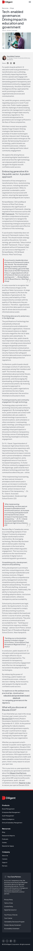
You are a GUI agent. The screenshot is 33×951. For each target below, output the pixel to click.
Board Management (8, 809)
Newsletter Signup (8, 846)
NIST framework (8, 214)
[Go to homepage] (8, 798)
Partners (4, 866)
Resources (5, 8)
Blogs (12, 8)
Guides (4, 842)
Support (4, 862)
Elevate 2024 (7, 719)
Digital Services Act (10, 910)
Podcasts (5, 839)
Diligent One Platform (18, 773)
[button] (30, 2)
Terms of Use (8, 903)
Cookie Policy (8, 906)
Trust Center (8, 918)
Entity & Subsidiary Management (12, 822)
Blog (3, 832)
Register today (25, 783)
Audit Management (8, 816)
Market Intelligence (8, 819)
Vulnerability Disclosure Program (14, 921)
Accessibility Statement (11, 928)
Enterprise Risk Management (11, 812)
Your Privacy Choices (10, 915)
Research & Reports (8, 835)
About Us (5, 855)
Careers (4, 859)
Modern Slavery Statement (12, 925)
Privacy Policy (8, 899)
